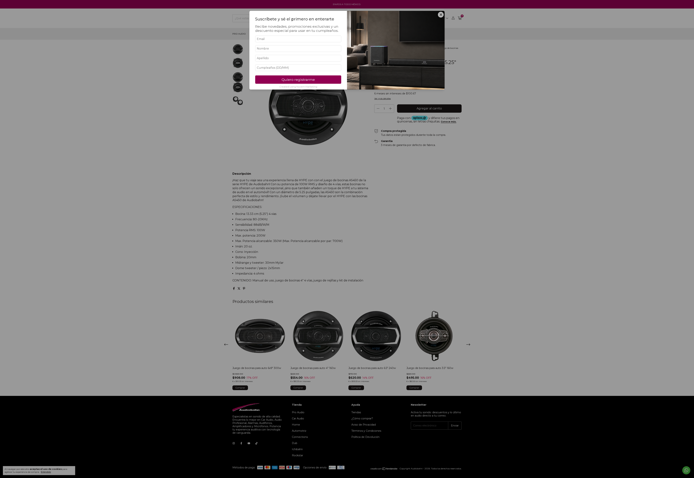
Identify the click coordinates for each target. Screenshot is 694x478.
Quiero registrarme (298, 79)
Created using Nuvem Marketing (298, 86)
